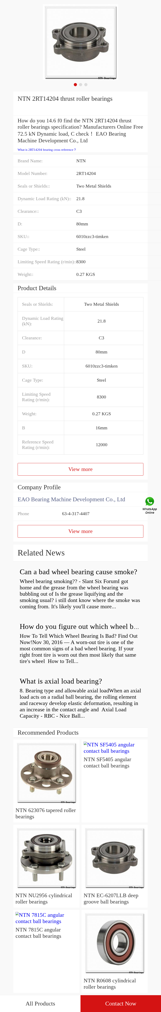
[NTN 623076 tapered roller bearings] (46, 804)
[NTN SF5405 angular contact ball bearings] (115, 751)
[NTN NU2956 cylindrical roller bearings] (46, 889)
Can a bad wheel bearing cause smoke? (78, 572)
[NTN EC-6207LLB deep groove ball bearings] (115, 889)
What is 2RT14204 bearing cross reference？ (47, 149)
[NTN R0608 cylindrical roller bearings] (115, 974)
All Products (40, 1003)
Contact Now (120, 1003)
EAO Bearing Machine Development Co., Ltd (71, 499)
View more (80, 469)
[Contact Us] (150, 506)
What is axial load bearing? (61, 681)
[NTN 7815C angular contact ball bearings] (46, 921)
